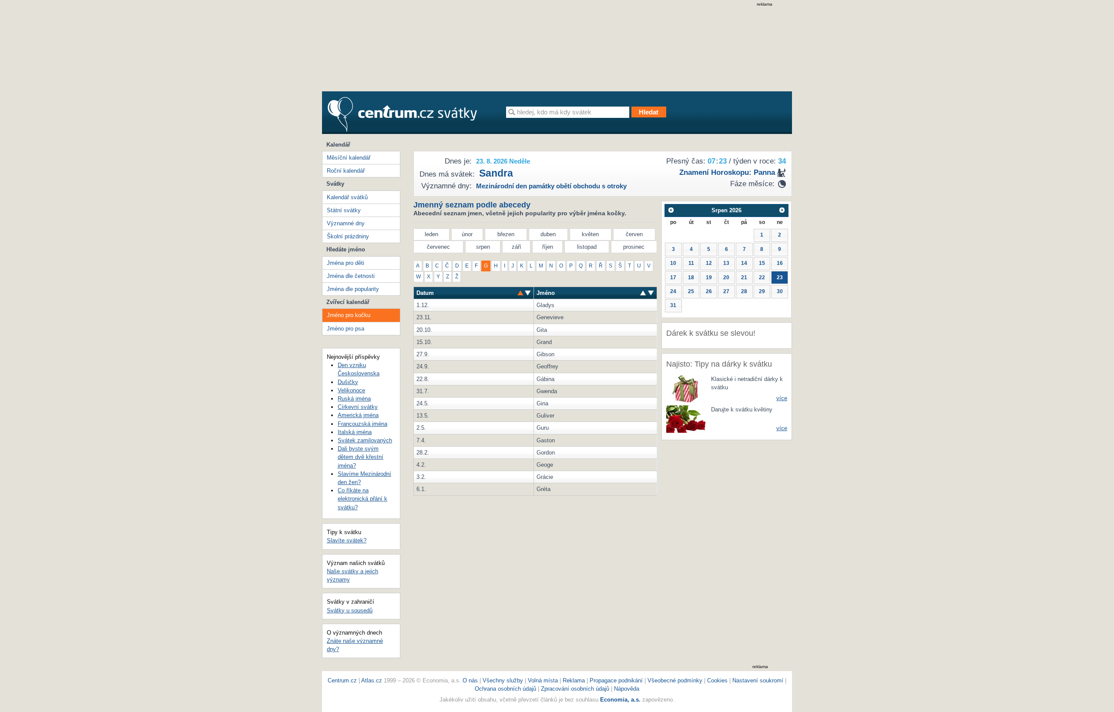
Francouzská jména (362, 424)
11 (691, 263)
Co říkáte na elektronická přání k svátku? (362, 498)
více (781, 398)
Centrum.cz (342, 680)
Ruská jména (354, 398)
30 (780, 291)
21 (744, 277)
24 (673, 291)
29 (762, 291)
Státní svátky (344, 210)
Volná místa (543, 680)
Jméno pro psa (345, 328)
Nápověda (626, 688)
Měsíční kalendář (348, 157)
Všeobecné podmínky (675, 680)
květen (590, 234)
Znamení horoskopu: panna (727, 172)
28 (744, 291)
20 (726, 277)
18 (691, 277)
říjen (547, 247)
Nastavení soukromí (757, 680)
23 (780, 277)
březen (505, 234)
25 (691, 291)
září (516, 247)
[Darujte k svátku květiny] (685, 418)
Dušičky (348, 382)
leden (431, 234)
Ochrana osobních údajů (505, 688)
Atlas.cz (371, 680)
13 (726, 263)
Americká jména (358, 415)
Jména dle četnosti (351, 276)
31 (673, 305)
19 (709, 277)
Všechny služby (504, 680)
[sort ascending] (528, 293)
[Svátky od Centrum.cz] (402, 114)
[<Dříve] (671, 210)
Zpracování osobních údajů (575, 688)
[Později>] (782, 210)
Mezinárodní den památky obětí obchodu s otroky (551, 186)
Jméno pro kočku (348, 315)
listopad (587, 247)
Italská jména (355, 432)
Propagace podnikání (616, 680)
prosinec (633, 247)
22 (762, 277)
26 (709, 291)
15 (762, 263)
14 (744, 263)
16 (780, 263)
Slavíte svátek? (346, 540)
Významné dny (346, 223)
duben (548, 234)
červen (634, 234)
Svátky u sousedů (349, 610)
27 (726, 291)
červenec (438, 247)
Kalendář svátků (347, 197)
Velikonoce (351, 390)
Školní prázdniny (348, 236)
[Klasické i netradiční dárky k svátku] (685, 388)
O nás (470, 680)
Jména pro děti (345, 263)
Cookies (717, 680)
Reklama (575, 680)
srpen (483, 247)
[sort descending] (520, 293)
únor (467, 234)
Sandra (496, 173)
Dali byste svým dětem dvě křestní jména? (360, 456)
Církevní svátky (358, 407)
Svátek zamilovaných (365, 440)
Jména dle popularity (353, 289)
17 (673, 277)
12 (709, 263)
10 (673, 263)
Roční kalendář (346, 170)
